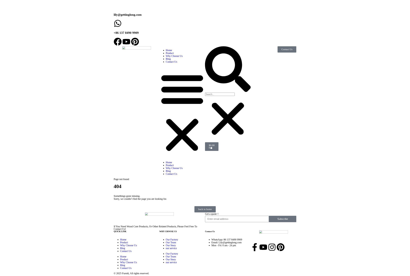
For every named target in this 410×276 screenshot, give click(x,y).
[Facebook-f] (255, 247)
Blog (168, 59)
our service (171, 248)
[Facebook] (118, 42)
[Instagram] (272, 247)
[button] (182, 112)
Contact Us (171, 61)
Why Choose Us (174, 56)
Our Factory (172, 239)
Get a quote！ (212, 214)
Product (170, 53)
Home (169, 50)
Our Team (171, 242)
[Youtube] (126, 42)
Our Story (171, 245)
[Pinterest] (135, 42)
